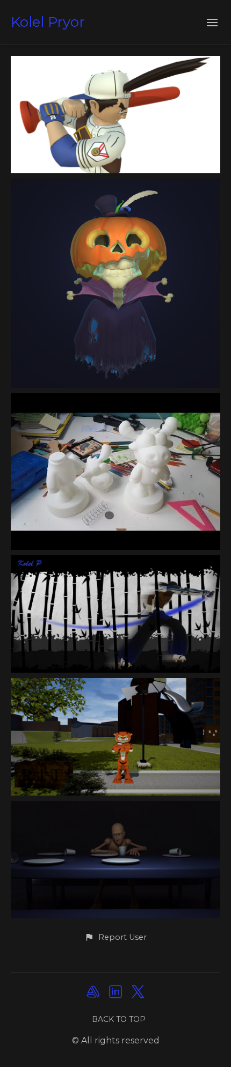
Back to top (119, 1019)
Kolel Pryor (48, 22)
